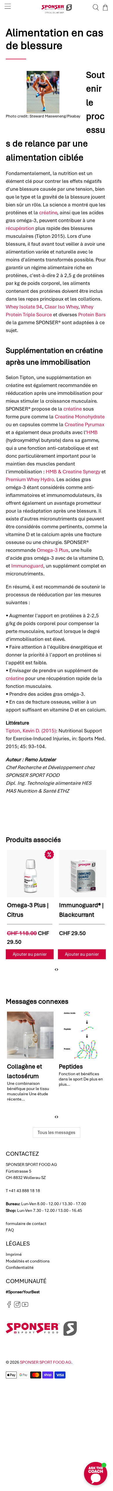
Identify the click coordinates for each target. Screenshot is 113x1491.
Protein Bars (92, 314)
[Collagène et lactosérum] (30, 1035)
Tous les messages (56, 1132)
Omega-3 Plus (52, 550)
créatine (48, 212)
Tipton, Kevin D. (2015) (31, 730)
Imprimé (14, 1254)
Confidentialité (20, 1267)
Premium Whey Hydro (30, 479)
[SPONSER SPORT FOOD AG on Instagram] (17, 1306)
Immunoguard (27, 566)
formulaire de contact (26, 1223)
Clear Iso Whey (61, 307)
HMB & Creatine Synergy (73, 471)
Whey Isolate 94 (24, 307)
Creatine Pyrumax (84, 424)
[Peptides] (82, 1035)
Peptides (71, 1066)
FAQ (10, 1230)
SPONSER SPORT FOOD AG (45, 1362)
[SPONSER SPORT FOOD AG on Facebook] (9, 1306)
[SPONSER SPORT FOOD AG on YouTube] (25, 1306)
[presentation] (55, 969)
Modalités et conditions (28, 1261)
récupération (20, 228)
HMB (92, 432)
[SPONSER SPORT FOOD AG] (56, 7)
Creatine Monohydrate (80, 416)
